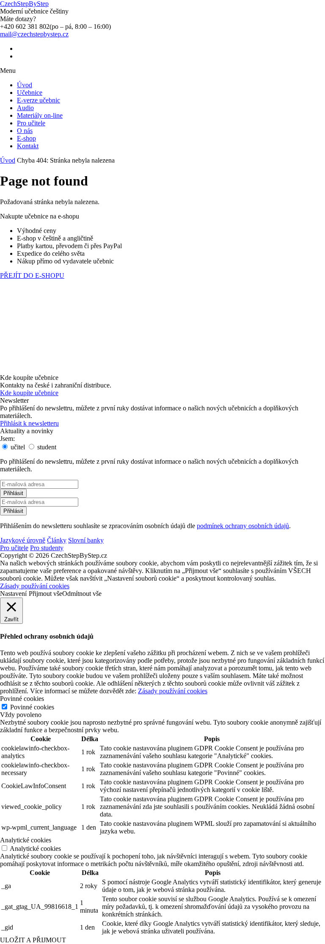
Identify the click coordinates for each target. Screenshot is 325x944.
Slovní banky (86, 540)
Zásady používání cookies (34, 586)
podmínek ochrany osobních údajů (243, 525)
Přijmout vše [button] (45, 593)
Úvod (24, 85)
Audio (25, 107)
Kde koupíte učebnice (29, 392)
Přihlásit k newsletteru (29, 423)
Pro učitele (31, 123)
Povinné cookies (32, 707)
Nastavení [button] (13, 593)
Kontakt (28, 145)
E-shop (26, 138)
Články (56, 540)
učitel (17, 447)
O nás (25, 130)
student (46, 447)
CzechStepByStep (24, 3)
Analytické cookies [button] (25, 840)
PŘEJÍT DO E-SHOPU (32, 275)
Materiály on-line (40, 115)
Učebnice (29, 92)
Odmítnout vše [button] (82, 593)
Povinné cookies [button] (22, 698)
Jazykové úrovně (22, 540)
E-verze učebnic (38, 100)
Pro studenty (46, 547)
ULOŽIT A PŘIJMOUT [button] (33, 940)
